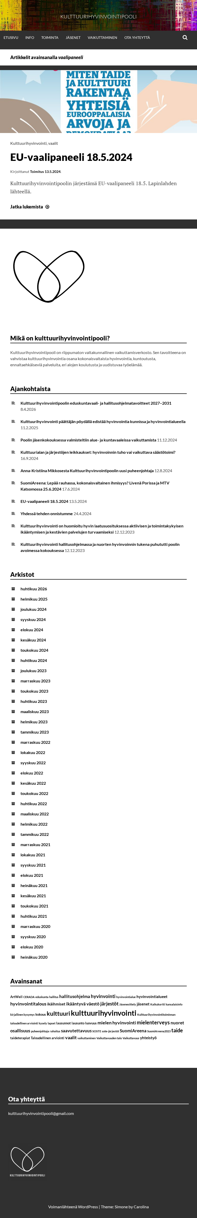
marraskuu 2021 (35, 844)
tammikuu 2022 (35, 834)
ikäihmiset (56, 1004)
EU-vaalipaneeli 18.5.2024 (71, 157)
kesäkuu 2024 (33, 639)
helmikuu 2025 (34, 598)
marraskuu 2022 (35, 742)
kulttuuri (58, 1013)
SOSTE (96, 1031)
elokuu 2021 (32, 875)
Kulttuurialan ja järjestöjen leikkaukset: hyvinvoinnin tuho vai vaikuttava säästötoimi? (98, 452)
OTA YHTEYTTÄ (137, 37)
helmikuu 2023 (34, 721)
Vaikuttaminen (102, 37)
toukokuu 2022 (34, 793)
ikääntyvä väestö (83, 1003)
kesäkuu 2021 (33, 895)
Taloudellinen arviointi (47, 1038)
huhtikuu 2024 (34, 660)
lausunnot (63, 1023)
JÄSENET (73, 37)
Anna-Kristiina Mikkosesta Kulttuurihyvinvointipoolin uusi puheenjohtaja (87, 470)
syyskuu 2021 (33, 864)
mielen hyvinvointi (116, 1022)
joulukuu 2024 (33, 609)
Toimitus (37, 171)
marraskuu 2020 (35, 926)
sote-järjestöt (110, 1031)
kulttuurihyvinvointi (103, 1012)
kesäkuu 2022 (33, 783)
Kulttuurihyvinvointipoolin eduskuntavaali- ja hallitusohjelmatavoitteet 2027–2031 (96, 403)
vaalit (53, 143)
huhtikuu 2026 (34, 588)
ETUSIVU (11, 37)
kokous (40, 1014)
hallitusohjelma (74, 996)
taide (177, 1030)
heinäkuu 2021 (34, 885)
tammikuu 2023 (35, 731)
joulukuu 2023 (33, 670)
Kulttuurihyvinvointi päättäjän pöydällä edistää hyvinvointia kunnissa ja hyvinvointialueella (103, 421)
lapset (51, 1023)
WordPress (88, 1206)
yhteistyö (148, 1037)
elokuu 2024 (32, 629)
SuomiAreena (133, 1030)
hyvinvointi (103, 996)
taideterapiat (20, 1038)
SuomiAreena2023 (159, 1031)
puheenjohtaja (40, 1031)
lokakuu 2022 (33, 752)
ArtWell (16, 997)
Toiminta (49, 37)
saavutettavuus (76, 1030)
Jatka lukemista (30, 206)
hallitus (53, 997)
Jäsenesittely (127, 1004)
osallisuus (20, 1030)
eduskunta (41, 997)
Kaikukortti (157, 1004)
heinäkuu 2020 (34, 957)
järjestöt (109, 1003)
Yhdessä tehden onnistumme (47, 513)
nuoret (177, 1022)
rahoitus (55, 1031)
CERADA (29, 997)
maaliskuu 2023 (35, 711)
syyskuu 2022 (33, 762)
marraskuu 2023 (35, 680)
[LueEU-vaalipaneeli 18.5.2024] (98, 131)
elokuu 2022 (32, 772)
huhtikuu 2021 (34, 916)
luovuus (91, 1023)
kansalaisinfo (174, 1004)
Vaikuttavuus (131, 1038)
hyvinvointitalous (28, 1003)
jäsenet (143, 1004)
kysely (43, 1023)
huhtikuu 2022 (34, 803)
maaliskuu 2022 (35, 813)
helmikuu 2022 (34, 824)
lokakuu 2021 (33, 854)
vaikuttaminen (86, 1038)
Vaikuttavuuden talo (109, 1038)
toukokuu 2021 (34, 905)
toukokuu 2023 (34, 691)
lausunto (78, 1023)
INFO (29, 37)
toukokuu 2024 (34, 650)
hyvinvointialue (126, 997)
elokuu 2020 (32, 946)
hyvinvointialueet (152, 996)
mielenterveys (153, 1022)
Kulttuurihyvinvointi (28, 143)
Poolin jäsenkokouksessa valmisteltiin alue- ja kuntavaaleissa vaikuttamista (88, 439)
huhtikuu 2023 (34, 701)
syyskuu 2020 (33, 936)
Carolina (141, 1206)
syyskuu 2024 (33, 619)
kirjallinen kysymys (22, 1014)
